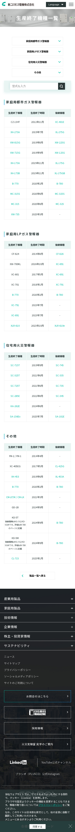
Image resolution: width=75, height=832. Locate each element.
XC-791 (60, 284)
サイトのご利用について (19, 683)
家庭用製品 (12, 608)
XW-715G (15, 152)
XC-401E (59, 122)
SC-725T (15, 385)
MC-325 (60, 204)
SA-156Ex (15, 416)
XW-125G (60, 152)
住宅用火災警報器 (37, 62)
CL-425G (59, 466)
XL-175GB (60, 173)
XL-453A (59, 476)
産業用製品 (12, 598)
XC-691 (60, 264)
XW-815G (15, 142)
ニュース (9, 656)
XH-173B (15, 173)
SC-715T (15, 365)
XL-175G (59, 163)
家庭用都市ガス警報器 (37, 41)
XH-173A (15, 163)
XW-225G (60, 142)
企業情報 (10, 626)
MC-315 (15, 204)
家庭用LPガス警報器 (37, 51)
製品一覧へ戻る (37, 575)
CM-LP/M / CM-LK (15, 497)
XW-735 (15, 214)
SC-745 (60, 365)
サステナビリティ (17, 645)
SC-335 (60, 375)
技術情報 (10, 617)
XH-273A (15, 132)
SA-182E (59, 416)
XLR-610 (15, 325)
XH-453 (15, 476)
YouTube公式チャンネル (56, 762)
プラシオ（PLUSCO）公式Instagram (38, 774)
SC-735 (60, 385)
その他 (37, 72)
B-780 (60, 183)
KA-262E (15, 406)
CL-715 (15, 558)
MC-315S (15, 193)
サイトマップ (12, 663)
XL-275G (59, 132)
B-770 (15, 183)
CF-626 (59, 254)
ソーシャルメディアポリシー (21, 676)
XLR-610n (60, 325)
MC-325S (60, 193)
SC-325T (15, 375)
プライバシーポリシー (17, 670)
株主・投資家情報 (17, 636)
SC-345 (60, 396)
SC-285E (15, 396)
